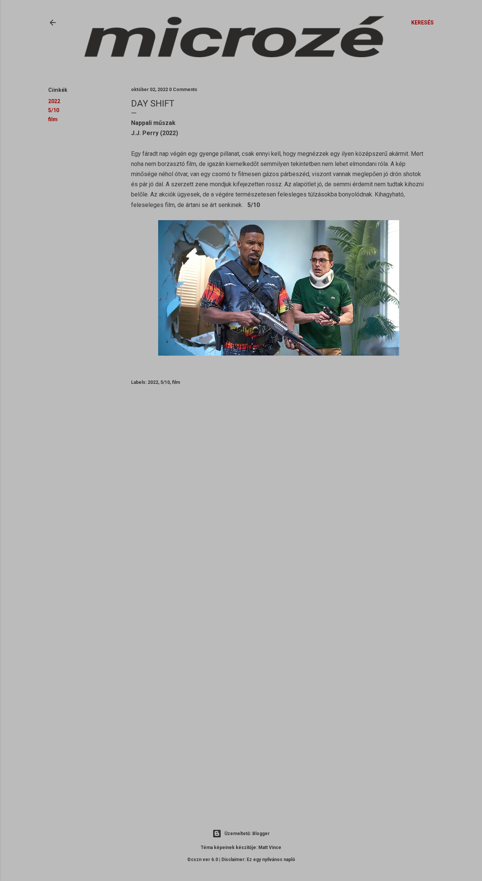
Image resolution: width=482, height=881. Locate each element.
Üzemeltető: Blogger (247, 833)
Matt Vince (269, 847)
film (53, 119)
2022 (54, 101)
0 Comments (183, 89)
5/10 (53, 110)
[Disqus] (278, 501)
